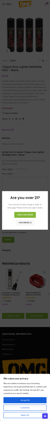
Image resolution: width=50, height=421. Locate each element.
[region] (25, 397)
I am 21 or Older (25, 215)
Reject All (25, 415)
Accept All (25, 400)
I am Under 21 (25, 223)
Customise (25, 407)
